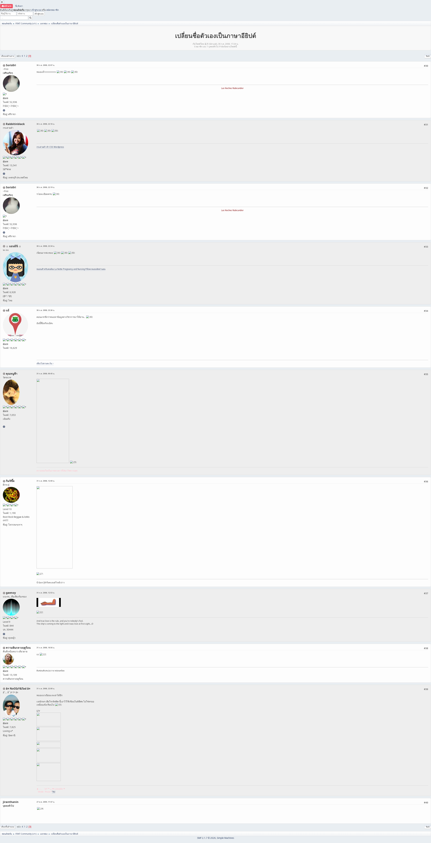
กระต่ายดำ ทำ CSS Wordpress (50, 147)
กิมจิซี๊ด (10, 481)
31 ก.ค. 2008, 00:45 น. (46, 373)
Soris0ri (11, 65)
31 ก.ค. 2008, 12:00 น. (46, 481)
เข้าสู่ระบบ (36, 9)
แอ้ (7, 310)
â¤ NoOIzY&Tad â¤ (18, 688)
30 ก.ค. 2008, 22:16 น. (46, 124)
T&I (53, 791)
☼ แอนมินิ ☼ (13, 246)
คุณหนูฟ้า (11, 373)
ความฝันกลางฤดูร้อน (18, 647)
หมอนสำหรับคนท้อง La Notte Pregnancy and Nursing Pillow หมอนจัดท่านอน (71, 269)
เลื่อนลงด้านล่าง (7, 56)
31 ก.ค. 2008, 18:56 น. (46, 647)
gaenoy (11, 593)
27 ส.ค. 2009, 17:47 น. (46, 802)
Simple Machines (225, 837)
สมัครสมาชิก (52, 9)
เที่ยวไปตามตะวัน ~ (45, 363)
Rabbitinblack (15, 124)
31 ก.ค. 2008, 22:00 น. (46, 688)
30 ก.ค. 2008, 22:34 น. (46, 246)
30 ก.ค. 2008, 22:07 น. (46, 65)
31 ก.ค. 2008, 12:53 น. (46, 592)
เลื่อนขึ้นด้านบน (7, 826)
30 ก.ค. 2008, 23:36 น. (46, 310)
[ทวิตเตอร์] (4, 633)
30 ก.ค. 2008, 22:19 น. (46, 187)
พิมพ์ (427, 56)
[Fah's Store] (4, 426)
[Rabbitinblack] (4, 173)
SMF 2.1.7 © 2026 (206, 837)
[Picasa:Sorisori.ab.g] (4, 110)
